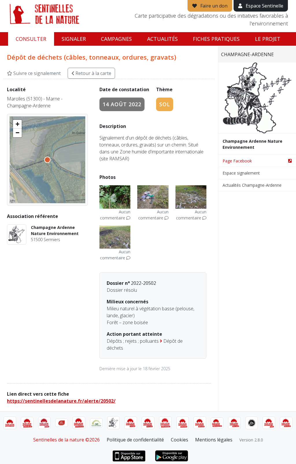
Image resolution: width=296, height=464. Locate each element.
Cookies (179, 440)
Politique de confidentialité (135, 440)
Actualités (162, 38)
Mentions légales (213, 440)
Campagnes (116, 38)
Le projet (267, 38)
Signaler (74, 38)
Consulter (31, 38)
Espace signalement (241, 173)
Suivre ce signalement (36, 73)
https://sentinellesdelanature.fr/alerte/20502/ (61, 401)
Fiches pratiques (216, 38)
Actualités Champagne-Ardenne (252, 185)
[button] (17, 124)
